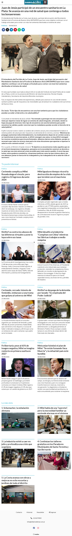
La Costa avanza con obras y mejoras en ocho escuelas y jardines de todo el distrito (16, 480)
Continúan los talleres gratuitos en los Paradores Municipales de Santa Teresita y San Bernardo (53, 445)
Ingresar (53, 512)
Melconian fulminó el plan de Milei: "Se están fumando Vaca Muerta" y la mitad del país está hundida (53, 349)
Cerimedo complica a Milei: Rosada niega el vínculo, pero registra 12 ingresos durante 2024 (16, 175)
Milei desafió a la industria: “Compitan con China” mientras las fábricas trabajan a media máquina (53, 236)
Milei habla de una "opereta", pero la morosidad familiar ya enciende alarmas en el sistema (53, 411)
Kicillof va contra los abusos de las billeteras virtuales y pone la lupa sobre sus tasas (17, 235)
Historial (29, 512)
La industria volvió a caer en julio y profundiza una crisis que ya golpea (17, 444)
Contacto (19, 512)
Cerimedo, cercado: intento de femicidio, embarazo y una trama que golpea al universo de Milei (17, 293)
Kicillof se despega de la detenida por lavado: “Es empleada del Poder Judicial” (54, 293)
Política (4, 26)
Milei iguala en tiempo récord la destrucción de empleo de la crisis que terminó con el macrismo (54, 174)
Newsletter (40, 512)
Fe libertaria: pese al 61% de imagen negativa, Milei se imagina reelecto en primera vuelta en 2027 (18, 349)
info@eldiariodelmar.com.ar (36, 522)
